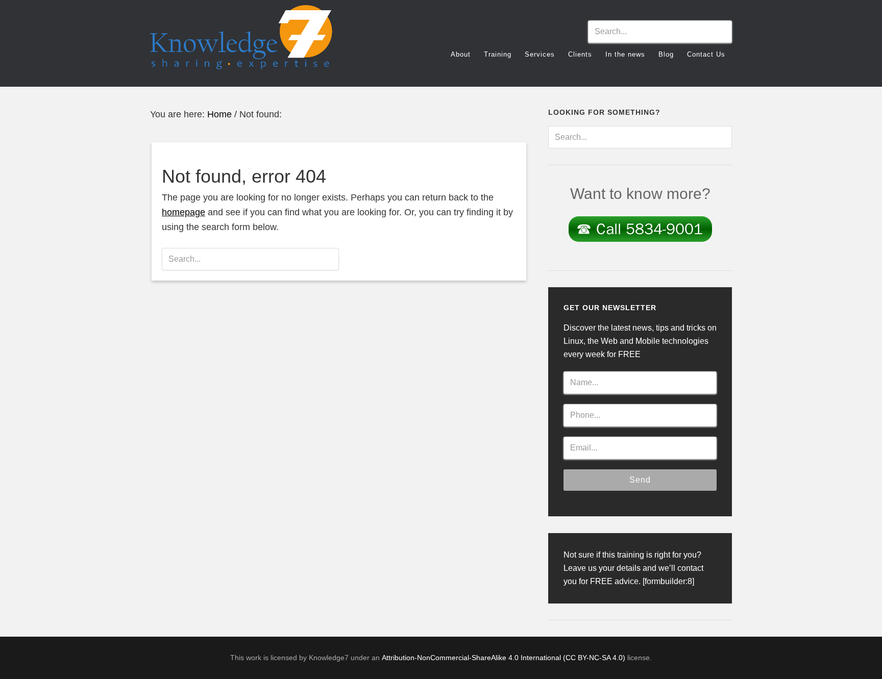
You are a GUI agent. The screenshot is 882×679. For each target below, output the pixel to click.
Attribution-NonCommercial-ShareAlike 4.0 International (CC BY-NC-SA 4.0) (503, 657)
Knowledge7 (242, 42)
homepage (183, 212)
